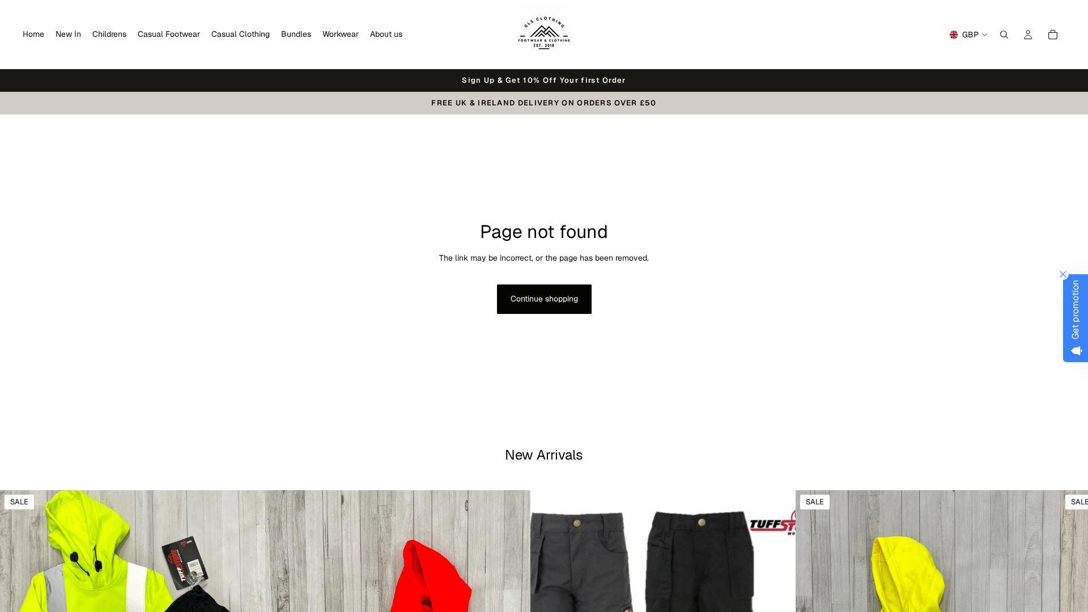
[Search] (1004, 34)
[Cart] (1052, 34)
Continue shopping (544, 299)
